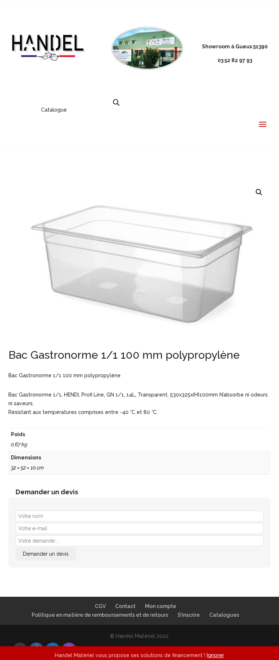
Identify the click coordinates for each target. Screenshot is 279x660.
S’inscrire (189, 615)
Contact (125, 606)
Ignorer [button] (215, 655)
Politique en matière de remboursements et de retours (100, 615)
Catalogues (224, 615)
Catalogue (54, 110)
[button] (259, 192)
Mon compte (160, 606)
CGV (100, 606)
